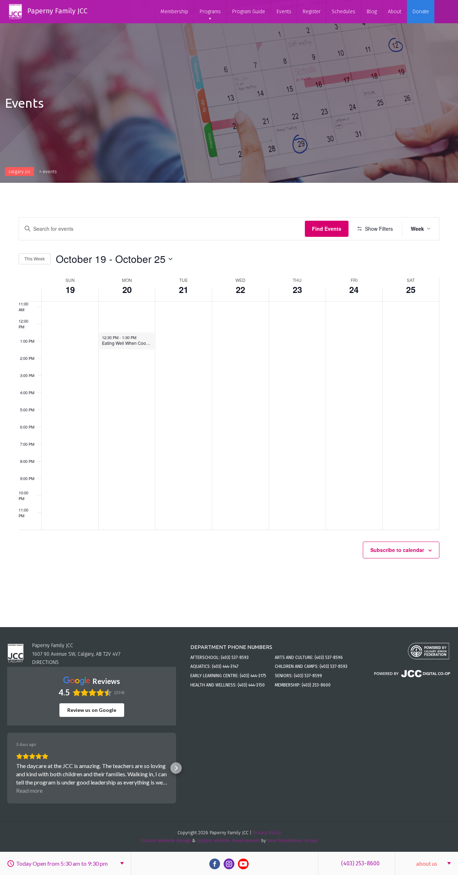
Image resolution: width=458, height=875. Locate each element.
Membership (174, 12)
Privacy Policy (267, 832)
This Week (34, 258)
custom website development (228, 840)
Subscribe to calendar (397, 549)
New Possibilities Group (292, 840)
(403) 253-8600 (360, 863)
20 (127, 289)
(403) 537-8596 (329, 657)
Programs (210, 12)
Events (283, 12)
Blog (371, 12)
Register (311, 12)
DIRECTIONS (45, 662)
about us (426, 863)
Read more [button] (29, 790)
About (394, 12)
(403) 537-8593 (235, 657)
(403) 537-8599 (308, 675)
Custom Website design (166, 840)
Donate (420, 12)
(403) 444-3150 (251, 685)
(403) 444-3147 (225, 666)
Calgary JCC (19, 171)
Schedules (343, 12)
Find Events (326, 228)
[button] (7, 768)
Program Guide (248, 12)
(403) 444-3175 (253, 675)
